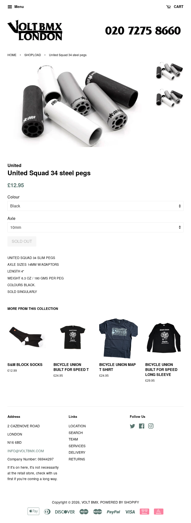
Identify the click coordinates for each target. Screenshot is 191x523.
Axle (11, 218)
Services (77, 445)
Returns (77, 458)
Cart (178, 6)
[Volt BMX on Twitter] (132, 426)
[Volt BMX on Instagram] (150, 426)
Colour (13, 197)
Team (73, 438)
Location (77, 425)
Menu (18, 6)
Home (11, 55)
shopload (32, 55)
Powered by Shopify (119, 502)
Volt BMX (90, 502)
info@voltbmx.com (25, 450)
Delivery (77, 452)
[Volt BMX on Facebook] (141, 426)
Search (76, 432)
